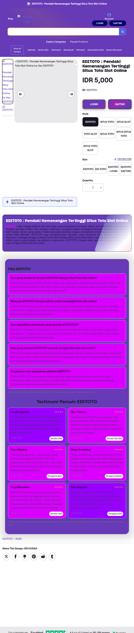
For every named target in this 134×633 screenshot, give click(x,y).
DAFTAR (117, 23)
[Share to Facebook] (15, 556)
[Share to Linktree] (25, 556)
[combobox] (63, 31)
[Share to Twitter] (6, 556)
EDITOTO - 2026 (12, 538)
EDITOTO (11, 226)
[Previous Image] (21, 94)
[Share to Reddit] (43, 556)
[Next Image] (71, 94)
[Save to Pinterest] (34, 556)
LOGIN (99, 23)
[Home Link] (27, 19)
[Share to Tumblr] (52, 556)
